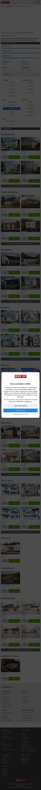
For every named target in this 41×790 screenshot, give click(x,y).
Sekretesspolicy (17, 414)
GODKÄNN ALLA (20, 410)
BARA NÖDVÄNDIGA (20, 406)
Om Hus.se (25, 414)
